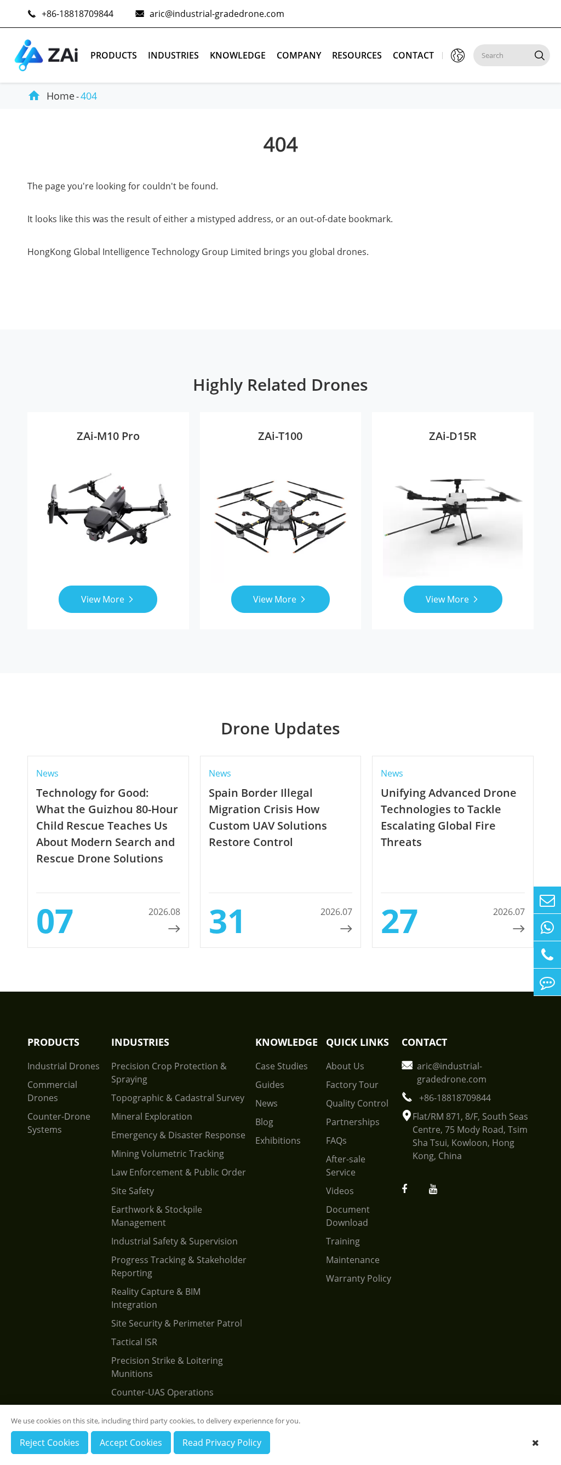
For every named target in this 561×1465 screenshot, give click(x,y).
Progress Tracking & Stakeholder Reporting (179, 1266)
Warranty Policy (358, 1278)
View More (108, 599)
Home (61, 95)
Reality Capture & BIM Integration (156, 1298)
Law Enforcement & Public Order (178, 1172)
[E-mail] (547, 900)
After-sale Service (345, 1165)
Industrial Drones (63, 1066)
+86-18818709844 (70, 14)
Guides (269, 1085)
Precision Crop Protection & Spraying (169, 1072)
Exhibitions (278, 1140)
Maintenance (353, 1260)
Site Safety (132, 1191)
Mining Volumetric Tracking (167, 1154)
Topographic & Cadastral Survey (177, 1098)
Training (343, 1241)
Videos (340, 1191)
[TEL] (547, 954)
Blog (264, 1122)
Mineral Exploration (151, 1116)
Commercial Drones (52, 1091)
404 (89, 95)
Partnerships (353, 1122)
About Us (345, 1066)
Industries (173, 55)
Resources (357, 55)
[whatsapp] (547, 927)
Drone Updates (280, 728)
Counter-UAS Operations (162, 1392)
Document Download (348, 1216)
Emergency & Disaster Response (178, 1135)
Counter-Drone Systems (58, 1123)
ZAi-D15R (453, 436)
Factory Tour (352, 1085)
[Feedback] (547, 982)
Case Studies (281, 1066)
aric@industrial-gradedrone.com (209, 14)
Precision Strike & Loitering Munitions (167, 1367)
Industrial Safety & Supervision (174, 1241)
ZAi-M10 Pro (108, 436)
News (266, 1103)
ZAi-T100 (280, 436)
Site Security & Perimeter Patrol (176, 1323)
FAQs (336, 1140)
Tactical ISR (134, 1342)
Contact (413, 55)
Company (299, 55)
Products (113, 55)
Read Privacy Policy (221, 1443)
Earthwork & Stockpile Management (156, 1216)
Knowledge (238, 55)
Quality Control (357, 1103)
